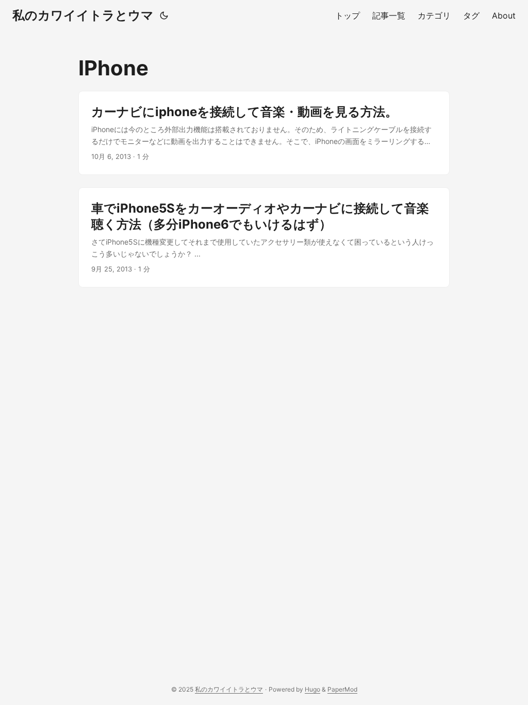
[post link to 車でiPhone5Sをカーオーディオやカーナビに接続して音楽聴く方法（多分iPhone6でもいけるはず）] (264, 237)
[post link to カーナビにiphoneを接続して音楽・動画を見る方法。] (264, 132)
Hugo (312, 689)
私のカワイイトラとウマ (83, 15)
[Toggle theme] (164, 15)
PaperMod (342, 689)
